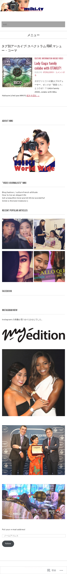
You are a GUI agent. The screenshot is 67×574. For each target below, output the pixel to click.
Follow (8, 543)
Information (47, 58)
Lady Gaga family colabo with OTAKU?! (48, 66)
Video (61, 58)
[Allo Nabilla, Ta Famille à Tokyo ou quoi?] (17, 234)
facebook (7, 291)
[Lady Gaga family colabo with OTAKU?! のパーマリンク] (17, 87)
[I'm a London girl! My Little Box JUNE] (17, 267)
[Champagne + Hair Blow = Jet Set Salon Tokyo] (49, 234)
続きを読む (33, 95)
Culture (38, 58)
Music (55, 58)
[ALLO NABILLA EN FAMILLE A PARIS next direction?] (49, 267)
